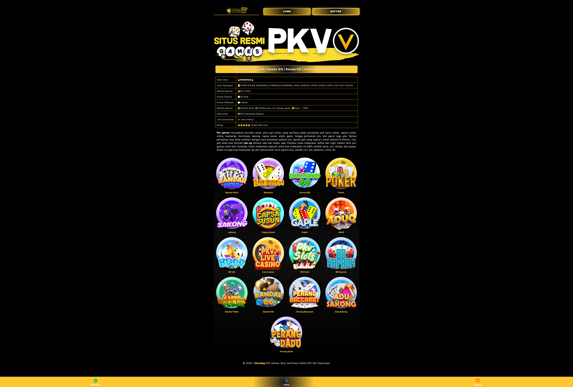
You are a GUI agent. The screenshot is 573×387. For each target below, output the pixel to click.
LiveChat (477, 385)
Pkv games (223, 132)
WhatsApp (95, 385)
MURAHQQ (245, 79)
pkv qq (248, 142)
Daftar (286, 385)
